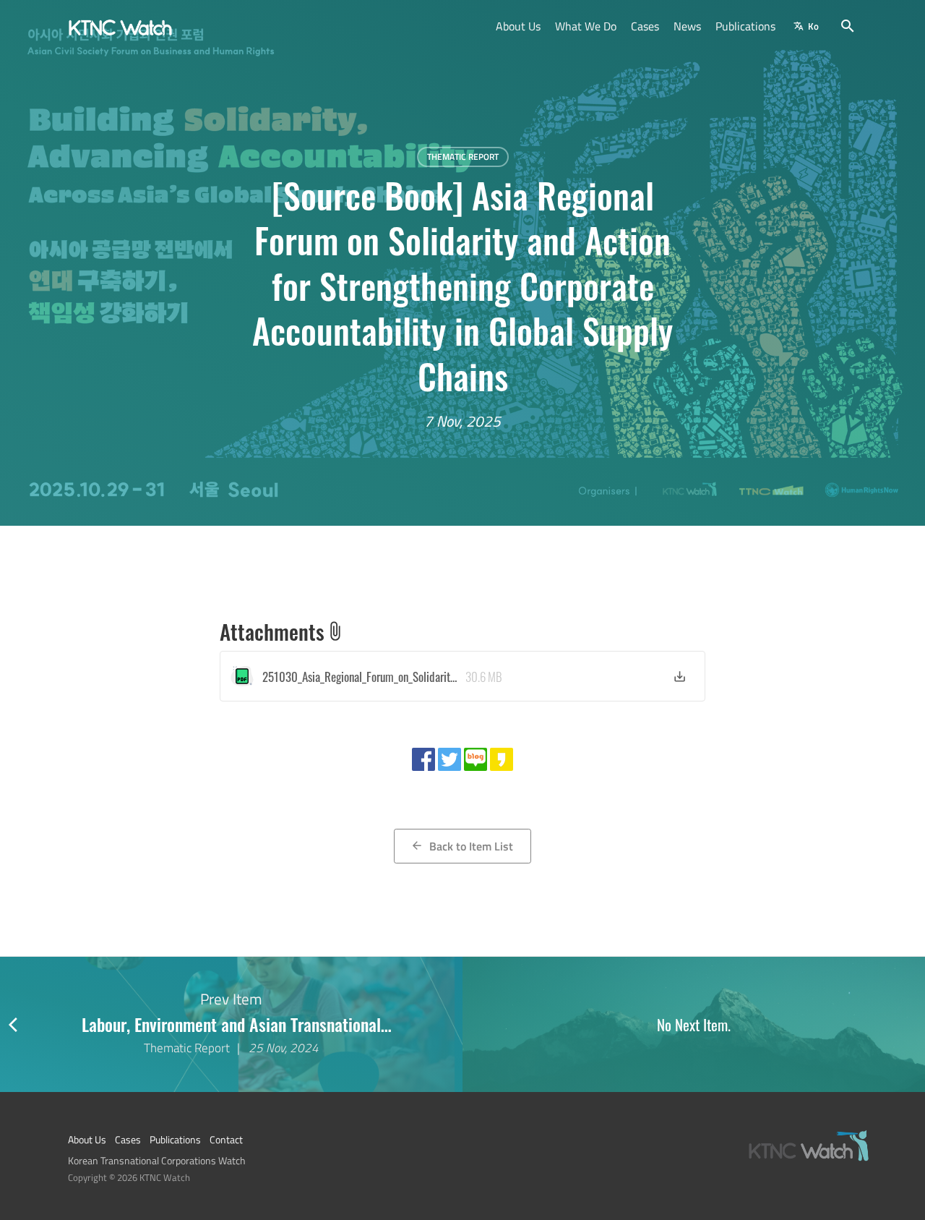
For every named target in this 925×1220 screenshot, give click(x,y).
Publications (745, 26)
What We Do (585, 26)
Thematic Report (463, 156)
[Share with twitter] (449, 759)
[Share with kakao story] (501, 759)
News (687, 26)
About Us (518, 26)
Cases (645, 26)
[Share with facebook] (423, 759)
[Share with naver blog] (475, 759)
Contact (226, 1139)
